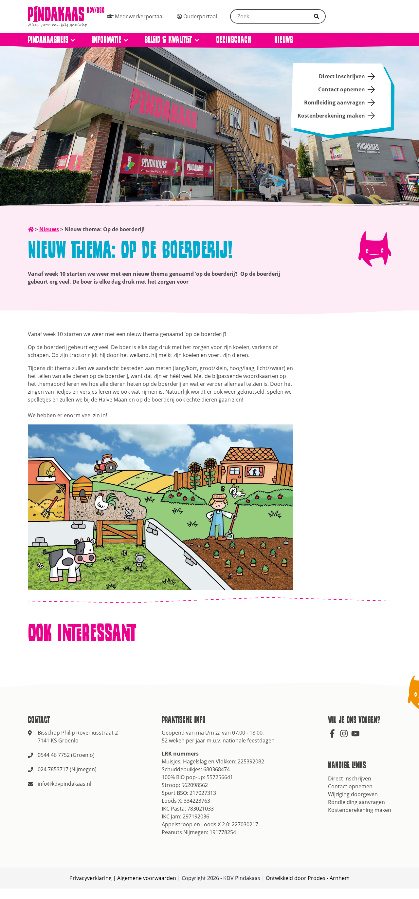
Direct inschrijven (342, 76)
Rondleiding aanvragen (334, 102)
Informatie (106, 39)
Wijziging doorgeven (353, 794)
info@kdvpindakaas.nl (64, 783)
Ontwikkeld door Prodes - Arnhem (308, 878)
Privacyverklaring (90, 878)
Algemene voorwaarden (146, 878)
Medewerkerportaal (139, 16)
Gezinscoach (233, 39)
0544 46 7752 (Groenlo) (66, 755)
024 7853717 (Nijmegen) (67, 769)
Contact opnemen (341, 89)
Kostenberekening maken (331, 115)
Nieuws (283, 39)
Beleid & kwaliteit (168, 39)
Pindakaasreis (48, 39)
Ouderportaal (199, 16)
